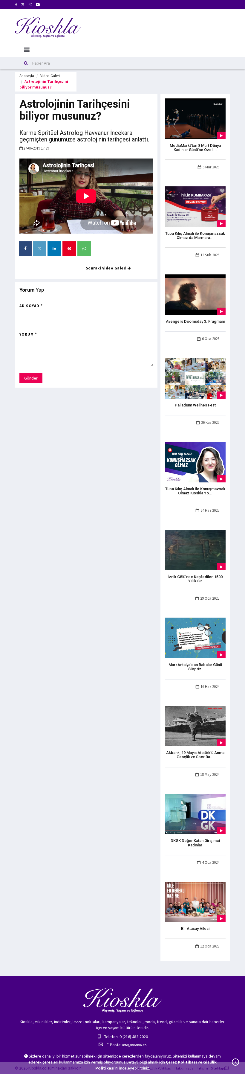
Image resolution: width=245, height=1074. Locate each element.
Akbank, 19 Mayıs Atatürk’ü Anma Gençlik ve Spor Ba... (195, 754)
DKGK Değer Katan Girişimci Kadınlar (195, 842)
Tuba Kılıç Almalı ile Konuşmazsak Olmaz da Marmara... (195, 235)
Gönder (31, 378)
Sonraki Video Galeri (107, 268)
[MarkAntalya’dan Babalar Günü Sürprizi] (195, 637)
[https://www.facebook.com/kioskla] (16, 4)
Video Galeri (50, 75)
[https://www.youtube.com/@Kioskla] (38, 4)
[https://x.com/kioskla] (23, 4)
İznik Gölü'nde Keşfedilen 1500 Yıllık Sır (195, 579)
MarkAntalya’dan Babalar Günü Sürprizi (195, 666)
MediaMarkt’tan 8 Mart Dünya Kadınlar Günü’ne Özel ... (195, 147)
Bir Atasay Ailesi (195, 928)
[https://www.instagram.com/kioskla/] (30, 4)
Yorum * (28, 334)
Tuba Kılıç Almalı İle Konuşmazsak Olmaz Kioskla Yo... (195, 491)
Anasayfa (26, 75)
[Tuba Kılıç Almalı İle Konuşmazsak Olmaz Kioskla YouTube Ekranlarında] (195, 461)
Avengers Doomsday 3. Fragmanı (195, 321)
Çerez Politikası (181, 1062)
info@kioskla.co (134, 1045)
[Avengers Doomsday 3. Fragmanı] (195, 294)
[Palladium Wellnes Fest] (195, 377)
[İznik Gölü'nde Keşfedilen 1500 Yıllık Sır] (195, 549)
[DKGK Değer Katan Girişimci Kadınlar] (195, 813)
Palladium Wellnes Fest (195, 405)
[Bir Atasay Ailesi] (195, 901)
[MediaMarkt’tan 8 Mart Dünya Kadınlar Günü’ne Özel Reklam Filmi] (195, 118)
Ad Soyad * (31, 305)
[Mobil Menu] (27, 50)
